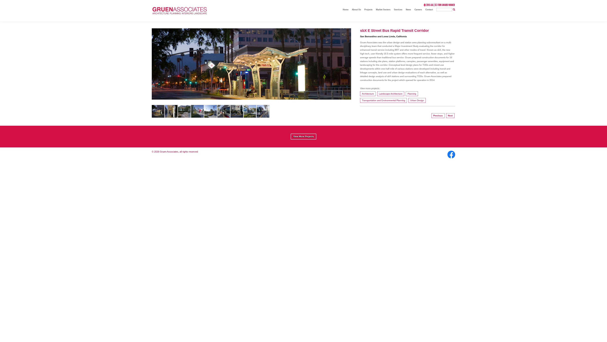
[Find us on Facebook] (451, 158)
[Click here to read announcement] (439, 5)
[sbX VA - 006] (171, 116)
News (408, 9)
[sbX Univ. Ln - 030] (184, 116)
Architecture (368, 93)
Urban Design (417, 100)
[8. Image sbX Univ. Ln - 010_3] (250, 116)
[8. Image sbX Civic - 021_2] (158, 116)
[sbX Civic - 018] (236, 116)
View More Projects (303, 136)
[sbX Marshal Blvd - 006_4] (197, 116)
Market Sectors (383, 9)
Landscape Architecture (390, 93)
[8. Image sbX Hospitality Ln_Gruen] (263, 116)
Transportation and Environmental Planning (383, 100)
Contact (429, 9)
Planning (412, 93)
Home (345, 9)
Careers (418, 9)
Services (398, 9)
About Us (356, 9)
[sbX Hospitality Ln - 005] (223, 116)
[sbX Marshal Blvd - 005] (210, 116)
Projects (368, 9)
